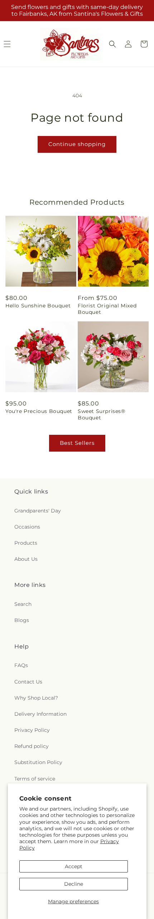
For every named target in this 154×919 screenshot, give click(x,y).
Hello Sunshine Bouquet (38, 305)
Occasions (27, 527)
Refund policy (31, 746)
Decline (73, 884)
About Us (26, 559)
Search (23, 604)
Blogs (21, 620)
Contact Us (28, 682)
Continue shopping (77, 144)
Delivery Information (40, 714)
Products (25, 543)
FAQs (21, 665)
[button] (112, 44)
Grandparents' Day (37, 510)
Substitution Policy (38, 762)
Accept (73, 866)
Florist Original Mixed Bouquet (107, 308)
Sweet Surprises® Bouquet (101, 414)
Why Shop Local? (36, 698)
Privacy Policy (32, 730)
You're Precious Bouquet (38, 411)
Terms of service (34, 778)
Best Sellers (77, 442)
